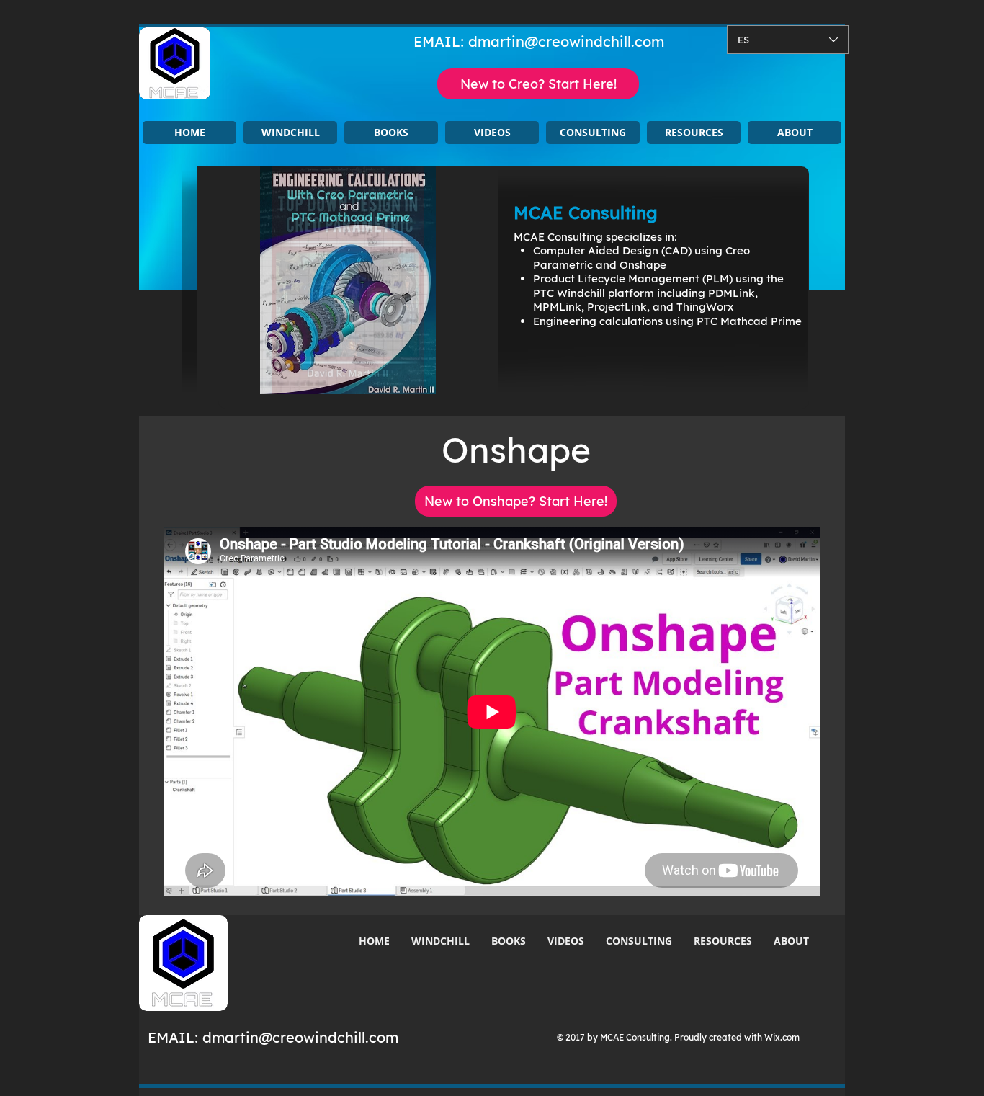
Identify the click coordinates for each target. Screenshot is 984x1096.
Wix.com (782, 1037)
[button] (290, 132)
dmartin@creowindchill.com (566, 41)
